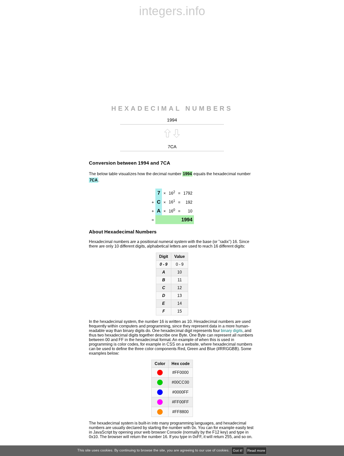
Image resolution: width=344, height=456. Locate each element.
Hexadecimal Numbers (172, 108)
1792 (187, 193)
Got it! (238, 450)
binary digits (232, 330)
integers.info (172, 11)
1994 (143, 163)
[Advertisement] (172, 61)
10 (190, 211)
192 (189, 202)
